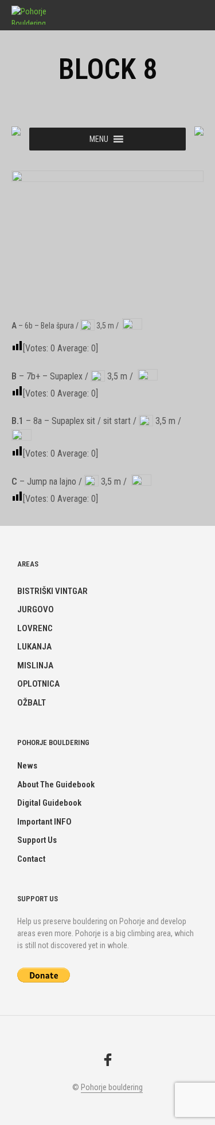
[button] (98, 139)
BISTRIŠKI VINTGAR (52, 591)
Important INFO (44, 822)
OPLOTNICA (38, 684)
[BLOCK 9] (199, 130)
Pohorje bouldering (112, 1087)
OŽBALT (31, 703)
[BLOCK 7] (16, 130)
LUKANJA (34, 646)
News (27, 765)
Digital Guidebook (49, 803)
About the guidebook (56, 784)
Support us (37, 840)
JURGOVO (35, 609)
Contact (31, 859)
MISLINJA (35, 665)
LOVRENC (35, 628)
